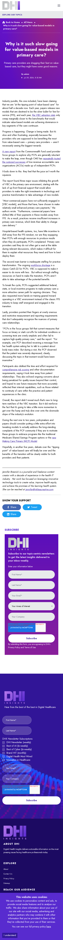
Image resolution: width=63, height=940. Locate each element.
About (6, 869)
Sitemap (7, 883)
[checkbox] (31, 751)
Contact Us (8, 874)
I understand (10, 935)
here (48, 926)
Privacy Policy (9, 878)
